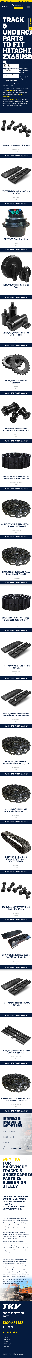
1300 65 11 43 (13, 99)
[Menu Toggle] (28, 6)
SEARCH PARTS (10, 80)
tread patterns (7, 1236)
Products (7, 1339)
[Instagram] (12, 1327)
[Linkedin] (3, 1327)
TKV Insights (8, 1344)
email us (21, 1281)
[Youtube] (9, 1327)
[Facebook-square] (6, 1327)
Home (6, 1337)
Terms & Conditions (18, 1354)
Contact (6, 1346)
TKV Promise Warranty (17, 1248)
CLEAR (17, 84)
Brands (6, 1341)
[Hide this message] (30, 1)
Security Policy (7, 1354)
